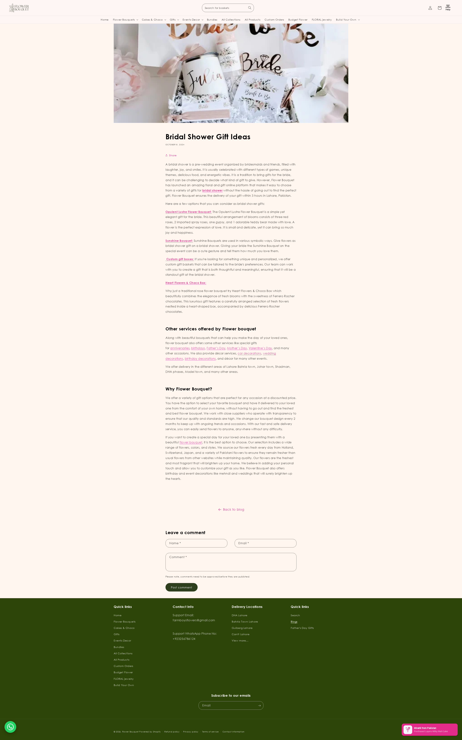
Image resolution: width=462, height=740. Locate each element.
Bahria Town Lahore (245, 621)
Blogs (294, 621)
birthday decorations (200, 358)
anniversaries (179, 348)
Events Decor (122, 640)
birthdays (198, 348)
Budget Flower (123, 672)
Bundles (119, 647)
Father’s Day (216, 348)
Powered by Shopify (150, 731)
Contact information (234, 731)
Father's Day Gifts (302, 627)
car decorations (249, 353)
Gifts (116, 634)
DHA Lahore (239, 615)
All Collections (123, 653)
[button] (125, 19)
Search (295, 615)
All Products (121, 659)
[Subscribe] (259, 705)
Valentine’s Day (260, 348)
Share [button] (173, 155)
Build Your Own (124, 685)
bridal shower (212, 190)
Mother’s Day (237, 348)
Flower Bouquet (130, 731)
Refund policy (171, 731)
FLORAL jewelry (124, 678)
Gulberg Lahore (242, 627)
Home (117, 615)
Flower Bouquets (125, 621)
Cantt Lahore (240, 634)
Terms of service (210, 731)
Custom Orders (123, 665)
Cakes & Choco (124, 627)
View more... (240, 640)
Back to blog (233, 509)
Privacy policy (190, 731)
